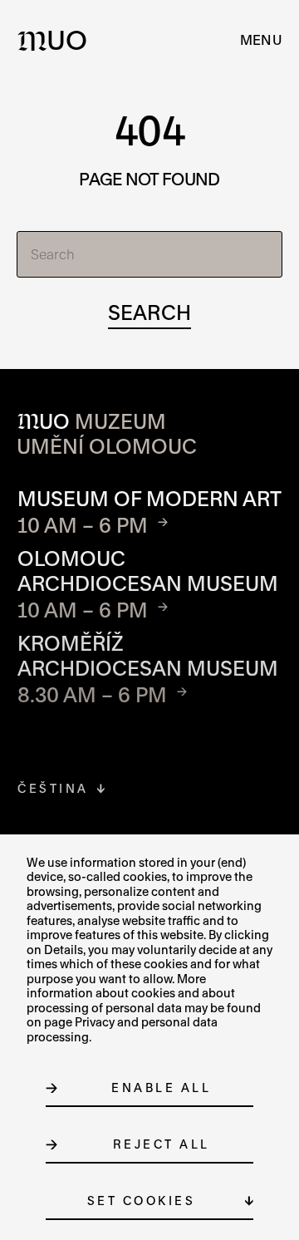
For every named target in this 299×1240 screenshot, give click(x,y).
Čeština (53, 788)
